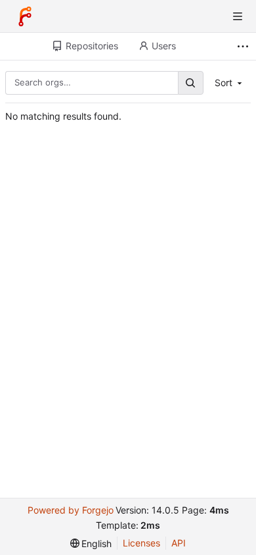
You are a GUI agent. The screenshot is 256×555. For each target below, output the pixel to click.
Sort (223, 82)
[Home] (25, 16)
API (178, 542)
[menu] (91, 543)
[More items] (244, 46)
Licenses (141, 542)
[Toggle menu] (237, 16)
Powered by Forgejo (71, 510)
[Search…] (190, 82)
